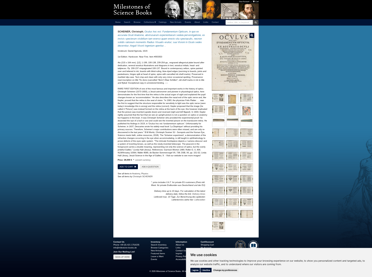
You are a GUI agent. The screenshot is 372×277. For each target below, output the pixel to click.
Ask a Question (150, 167)
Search (127, 22)
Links (205, 22)
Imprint (179, 253)
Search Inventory (159, 245)
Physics (144, 173)
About (197, 22)
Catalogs (163, 22)
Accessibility (181, 259)
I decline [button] (206, 270)
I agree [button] (195, 270)
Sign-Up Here (122, 257)
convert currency (143, 160)
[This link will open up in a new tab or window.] (253, 245)
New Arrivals (175, 22)
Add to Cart (126, 167)
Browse (137, 22)
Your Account (244, 2)
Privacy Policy (182, 256)
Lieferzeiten (199, 200)
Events (188, 22)
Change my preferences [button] (225, 270)
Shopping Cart (207, 245)
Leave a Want (157, 256)
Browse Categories (159, 247)
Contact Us (181, 250)
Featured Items (158, 253)
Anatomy (136, 173)
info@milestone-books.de (125, 247)
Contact (215, 22)
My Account (206, 247)
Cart (257, 2)
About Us (180, 245)
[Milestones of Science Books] (136, 9)
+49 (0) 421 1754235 (129, 245)
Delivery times (198, 194)
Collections (149, 22)
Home (117, 22)
